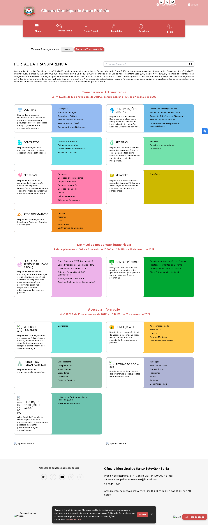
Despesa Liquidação (67, 185)
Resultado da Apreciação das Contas (168, 261)
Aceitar (142, 514)
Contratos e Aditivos (67, 116)
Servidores (63, 326)
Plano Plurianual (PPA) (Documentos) (75, 261)
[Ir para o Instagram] (43, 477)
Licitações (63, 108)
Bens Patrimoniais (158, 384)
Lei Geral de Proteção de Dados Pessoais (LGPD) (73, 398)
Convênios (155, 174)
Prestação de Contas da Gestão (165, 268)
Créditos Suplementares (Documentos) (76, 282)
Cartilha (153, 333)
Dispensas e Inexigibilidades (163, 108)
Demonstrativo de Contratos (71, 148)
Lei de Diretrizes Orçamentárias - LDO (76, 265)
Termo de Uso (73, 519)
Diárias (61, 192)
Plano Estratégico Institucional (164, 272)
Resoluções (63, 224)
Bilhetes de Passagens (69, 200)
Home (67, 49)
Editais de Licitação (67, 112)
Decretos (62, 213)
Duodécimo (155, 148)
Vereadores (63, 373)
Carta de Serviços (66, 380)
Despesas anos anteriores (70, 178)
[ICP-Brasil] (179, 516)
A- (161, 1)
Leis (60, 220)
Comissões (63, 376)
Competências (65, 365)
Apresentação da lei (159, 326)
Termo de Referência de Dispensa (166, 116)
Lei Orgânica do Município (70, 228)
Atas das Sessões (158, 365)
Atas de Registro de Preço (70, 119)
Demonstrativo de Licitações (71, 127)
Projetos (154, 380)
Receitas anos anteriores (162, 145)
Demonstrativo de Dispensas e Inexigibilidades (164, 124)
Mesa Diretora (64, 369)
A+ (172, 1)
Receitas (154, 141)
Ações (153, 376)
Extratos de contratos (68, 145)
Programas (155, 373)
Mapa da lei (155, 329)
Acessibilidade (167, 4)
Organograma (64, 361)
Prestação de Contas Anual (71, 278)
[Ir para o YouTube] (61, 477)
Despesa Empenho (67, 181)
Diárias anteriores (66, 196)
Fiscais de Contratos (68, 152)
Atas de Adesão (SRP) (68, 123)
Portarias (62, 217)
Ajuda (194, 4)
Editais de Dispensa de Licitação (165, 112)
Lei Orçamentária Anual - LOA (72, 268)
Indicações (155, 361)
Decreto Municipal (158, 337)
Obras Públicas (157, 369)
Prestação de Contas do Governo (166, 265)
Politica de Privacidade (69, 403)
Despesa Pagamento (68, 189)
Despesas (62, 174)
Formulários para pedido (161, 340)
